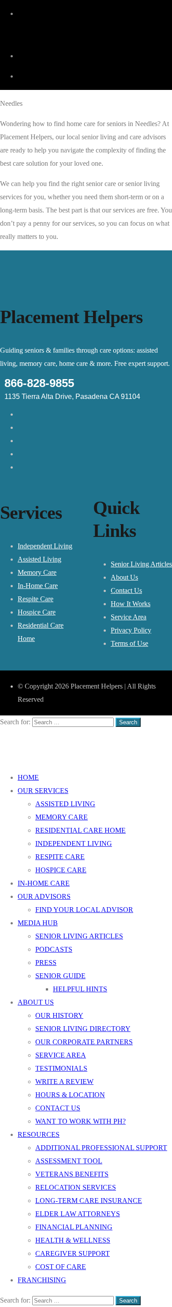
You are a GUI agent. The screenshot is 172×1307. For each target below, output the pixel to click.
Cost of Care (60, 1266)
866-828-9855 (39, 383)
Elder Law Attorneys (77, 1214)
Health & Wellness (72, 1240)
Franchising (42, 1280)
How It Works (130, 603)
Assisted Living (39, 559)
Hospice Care (37, 612)
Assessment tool (68, 1161)
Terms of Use (129, 643)
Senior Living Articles (141, 564)
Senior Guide (60, 975)
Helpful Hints (80, 989)
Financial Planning (73, 1227)
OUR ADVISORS (44, 896)
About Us (124, 577)
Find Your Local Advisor (84, 909)
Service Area (128, 617)
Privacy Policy (131, 630)
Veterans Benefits (71, 1174)
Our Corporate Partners (84, 1042)
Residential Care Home (80, 830)
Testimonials (61, 1068)
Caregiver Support (72, 1253)
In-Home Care (38, 585)
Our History (59, 1015)
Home (28, 777)
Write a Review (64, 1081)
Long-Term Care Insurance (88, 1200)
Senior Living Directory (83, 1028)
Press (45, 962)
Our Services (43, 790)
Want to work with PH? (80, 1121)
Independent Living (45, 546)
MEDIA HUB (38, 923)
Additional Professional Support (101, 1147)
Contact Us (126, 590)
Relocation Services (75, 1187)
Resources (39, 1134)
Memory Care (37, 572)
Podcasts (53, 949)
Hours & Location (70, 1094)
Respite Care (35, 599)
